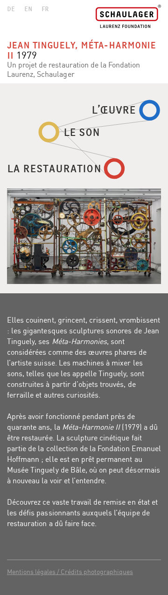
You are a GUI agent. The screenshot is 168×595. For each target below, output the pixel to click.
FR (45, 8)
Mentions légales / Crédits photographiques (70, 571)
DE (11, 8)
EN (28, 8)
